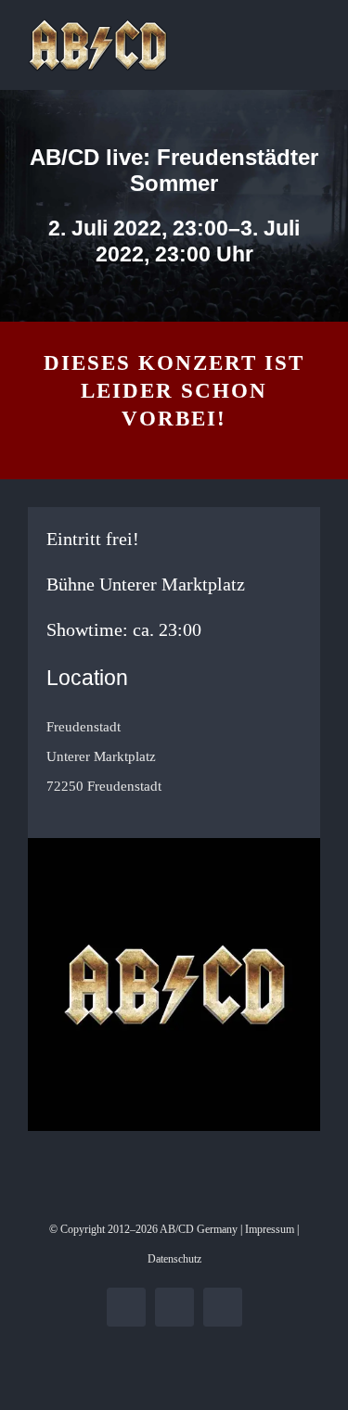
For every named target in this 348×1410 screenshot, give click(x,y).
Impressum (269, 1229)
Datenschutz (174, 1258)
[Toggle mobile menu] (312, 28)
